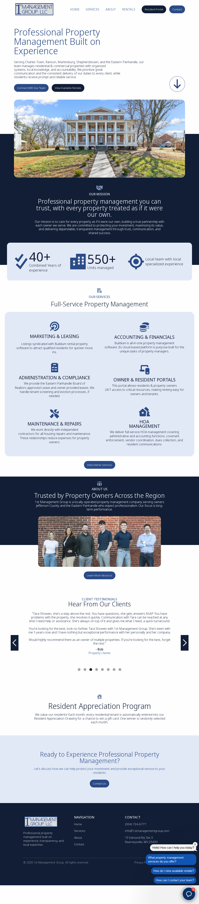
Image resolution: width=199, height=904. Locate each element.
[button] (14, 643)
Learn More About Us (99, 575)
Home (74, 9)
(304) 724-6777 (135, 824)
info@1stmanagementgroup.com (147, 831)
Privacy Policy (142, 862)
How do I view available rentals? (173, 870)
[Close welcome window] (195, 844)
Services (92, 9)
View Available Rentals (68, 88)
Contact (177, 9)
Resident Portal (154, 9)
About (111, 9)
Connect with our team (31, 88)
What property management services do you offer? (165, 859)
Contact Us (99, 783)
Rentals (128, 9)
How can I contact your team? (175, 880)
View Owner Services (99, 465)
